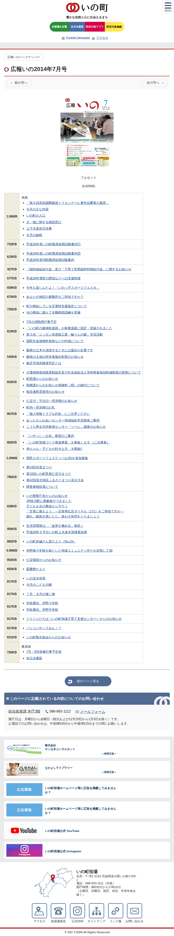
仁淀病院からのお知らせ (43, 560)
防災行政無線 (114, 26)
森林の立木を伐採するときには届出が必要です (59, 350)
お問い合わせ (134, 921)
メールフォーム (92, 712)
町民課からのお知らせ (42, 379)
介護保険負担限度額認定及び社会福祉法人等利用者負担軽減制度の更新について (83, 372)
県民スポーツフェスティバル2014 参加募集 (57, 458)
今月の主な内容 (37, 209)
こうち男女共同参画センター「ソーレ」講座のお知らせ (66, 426)
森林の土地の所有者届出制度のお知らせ (55, 356)
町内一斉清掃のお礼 (40, 407)
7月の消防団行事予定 (41, 322)
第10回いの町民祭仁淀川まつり (48, 474)
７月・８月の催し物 (40, 594)
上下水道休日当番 (39, 228)
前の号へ (21, 82)
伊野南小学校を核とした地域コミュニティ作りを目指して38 (69, 550)
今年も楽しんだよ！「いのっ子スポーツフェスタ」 (63, 287)
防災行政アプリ (95, 26)
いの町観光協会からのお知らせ (48, 637)
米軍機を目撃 (59, 26)
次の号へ (153, 82)
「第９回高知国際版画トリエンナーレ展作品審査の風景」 (67, 203)
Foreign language (78, 37)
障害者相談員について (42, 486)
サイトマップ (96, 921)
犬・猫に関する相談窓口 (43, 222)
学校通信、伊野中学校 (42, 609)
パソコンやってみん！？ (43, 628)
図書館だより (35, 569)
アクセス (102, 37)
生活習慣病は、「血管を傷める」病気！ (55, 525)
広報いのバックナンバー (23, 57)
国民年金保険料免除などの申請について (55, 341)
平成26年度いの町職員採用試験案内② (53, 253)
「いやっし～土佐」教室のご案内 (50, 436)
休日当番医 (77, 26)
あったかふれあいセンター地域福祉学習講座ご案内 (63, 420)
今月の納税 (34, 235)
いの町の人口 (35, 215)
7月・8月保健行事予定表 (44, 651)
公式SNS (77, 921)
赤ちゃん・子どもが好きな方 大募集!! (54, 449)
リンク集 (116, 921)
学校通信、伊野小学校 (42, 603)
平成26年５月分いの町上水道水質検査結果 (56, 532)
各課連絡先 (58, 921)
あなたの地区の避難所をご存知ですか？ (55, 297)
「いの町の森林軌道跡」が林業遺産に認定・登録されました (69, 328)
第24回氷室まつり (39, 467)
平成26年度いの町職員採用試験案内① (53, 244)
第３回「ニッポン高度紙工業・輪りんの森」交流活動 (64, 334)
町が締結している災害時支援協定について (56, 306)
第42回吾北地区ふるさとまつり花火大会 (55, 480)
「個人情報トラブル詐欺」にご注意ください (58, 414)
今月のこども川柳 (39, 584)
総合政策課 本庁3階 (24, 711)
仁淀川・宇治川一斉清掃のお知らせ (51, 401)
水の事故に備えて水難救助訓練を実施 (53, 312)
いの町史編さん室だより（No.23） (51, 541)
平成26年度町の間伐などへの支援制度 (53, 278)
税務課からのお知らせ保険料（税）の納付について (63, 385)
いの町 (87, 7)
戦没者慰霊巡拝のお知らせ (45, 391)
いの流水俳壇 (35, 578)
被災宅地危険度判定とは (43, 363)
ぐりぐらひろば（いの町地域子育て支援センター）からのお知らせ (74, 619)
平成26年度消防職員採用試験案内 (50, 260)
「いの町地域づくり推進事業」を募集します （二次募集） (68, 442)
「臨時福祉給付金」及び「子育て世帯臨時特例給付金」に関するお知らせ (78, 269)
